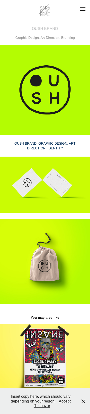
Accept (65, 401)
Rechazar (42, 406)
